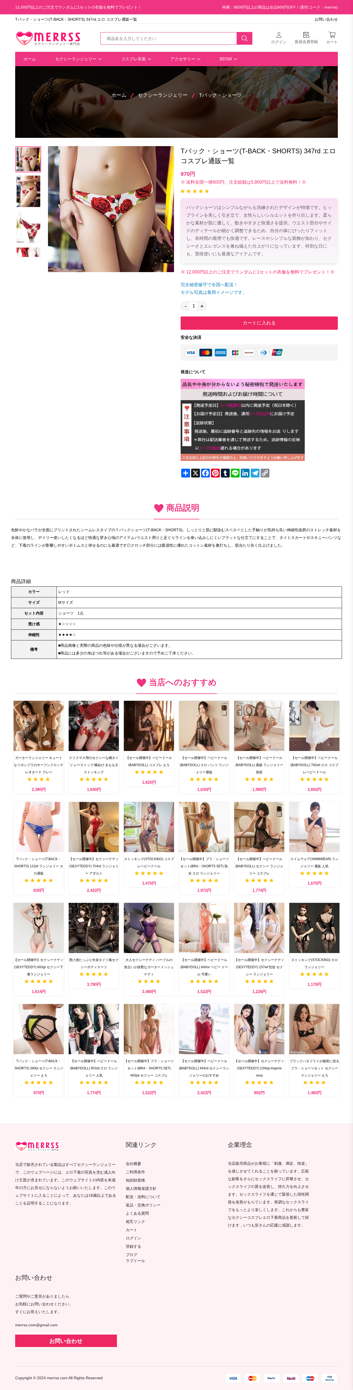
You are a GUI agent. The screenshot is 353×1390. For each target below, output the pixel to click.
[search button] (245, 38)
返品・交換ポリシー (143, 1205)
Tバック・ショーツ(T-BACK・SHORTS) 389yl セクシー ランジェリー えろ (38, 1068)
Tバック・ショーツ (220, 95)
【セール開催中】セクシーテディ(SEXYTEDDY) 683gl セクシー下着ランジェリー (38, 967)
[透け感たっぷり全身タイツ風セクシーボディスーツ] (94, 928)
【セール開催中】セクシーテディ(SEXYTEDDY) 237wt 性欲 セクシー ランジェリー (259, 967)
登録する (133, 1246)
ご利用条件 (135, 1172)
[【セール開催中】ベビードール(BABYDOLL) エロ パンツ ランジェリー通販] (204, 726)
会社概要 (133, 1164)
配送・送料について (143, 1197)
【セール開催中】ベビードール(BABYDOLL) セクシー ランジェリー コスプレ (259, 866)
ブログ (131, 1255)
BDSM (226, 59)
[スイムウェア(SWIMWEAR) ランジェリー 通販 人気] (314, 827)
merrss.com (57, 1378)
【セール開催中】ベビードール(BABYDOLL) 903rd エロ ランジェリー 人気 (94, 1068)
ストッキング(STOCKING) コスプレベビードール (149, 862)
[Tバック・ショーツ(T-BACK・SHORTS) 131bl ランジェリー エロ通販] (39, 827)
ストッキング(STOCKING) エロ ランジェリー (314, 963)
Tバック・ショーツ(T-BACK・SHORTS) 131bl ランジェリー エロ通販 (38, 866)
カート (131, 1230)
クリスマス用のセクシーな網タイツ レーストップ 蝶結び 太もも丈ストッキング (94, 765)
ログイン (133, 1238)
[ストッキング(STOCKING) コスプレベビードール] (149, 827)
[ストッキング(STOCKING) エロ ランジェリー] (314, 928)
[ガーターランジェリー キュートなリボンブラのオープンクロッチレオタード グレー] (39, 726)
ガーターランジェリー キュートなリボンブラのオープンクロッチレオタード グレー (38, 765)
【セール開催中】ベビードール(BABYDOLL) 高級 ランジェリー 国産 (259, 765)
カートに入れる (259, 323)
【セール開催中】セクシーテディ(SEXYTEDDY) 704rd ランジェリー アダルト (94, 866)
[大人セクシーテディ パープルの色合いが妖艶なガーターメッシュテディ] (149, 928)
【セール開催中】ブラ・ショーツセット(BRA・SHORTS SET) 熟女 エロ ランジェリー (204, 866)
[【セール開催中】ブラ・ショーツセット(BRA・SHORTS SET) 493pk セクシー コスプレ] (149, 1029)
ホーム (29, 59)
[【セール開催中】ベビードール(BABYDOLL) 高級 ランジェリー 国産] (259, 726)
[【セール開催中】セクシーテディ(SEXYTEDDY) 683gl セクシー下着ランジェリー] (39, 928)
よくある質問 (137, 1213)
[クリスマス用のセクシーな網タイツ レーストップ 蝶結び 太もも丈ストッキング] (94, 726)
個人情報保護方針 (141, 1189)
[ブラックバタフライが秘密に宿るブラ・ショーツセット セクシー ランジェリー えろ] (314, 1029)
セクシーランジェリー (76, 59)
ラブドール (135, 1261)
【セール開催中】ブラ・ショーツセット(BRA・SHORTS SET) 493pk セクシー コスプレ (149, 1068)
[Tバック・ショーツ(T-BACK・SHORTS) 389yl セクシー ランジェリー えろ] (39, 1029)
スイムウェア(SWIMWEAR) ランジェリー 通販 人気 (314, 862)
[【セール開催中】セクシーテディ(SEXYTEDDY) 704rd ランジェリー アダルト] (94, 827)
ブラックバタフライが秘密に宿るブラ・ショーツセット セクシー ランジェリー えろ (314, 1068)
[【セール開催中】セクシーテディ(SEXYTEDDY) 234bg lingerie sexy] (259, 1029)
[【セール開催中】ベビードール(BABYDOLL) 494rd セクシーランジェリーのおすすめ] (204, 1029)
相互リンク (135, 1222)
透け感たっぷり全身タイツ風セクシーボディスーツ (94, 963)
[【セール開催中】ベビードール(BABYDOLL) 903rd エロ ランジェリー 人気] (94, 1029)
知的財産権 (135, 1180)
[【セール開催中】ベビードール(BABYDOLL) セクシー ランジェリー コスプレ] (259, 827)
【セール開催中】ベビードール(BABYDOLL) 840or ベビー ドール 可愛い (204, 967)
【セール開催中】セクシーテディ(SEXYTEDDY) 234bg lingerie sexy (259, 1068)
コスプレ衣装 (134, 59)
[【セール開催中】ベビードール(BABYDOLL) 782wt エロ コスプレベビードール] (314, 726)
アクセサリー (183, 59)
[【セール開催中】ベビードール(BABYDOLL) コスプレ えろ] (149, 726)
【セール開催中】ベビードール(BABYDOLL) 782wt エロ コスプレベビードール (314, 765)
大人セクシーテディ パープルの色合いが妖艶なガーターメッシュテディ (149, 967)
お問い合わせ (326, 19)
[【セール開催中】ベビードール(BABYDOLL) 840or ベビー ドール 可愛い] (204, 928)
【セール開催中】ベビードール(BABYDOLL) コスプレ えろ (149, 761)
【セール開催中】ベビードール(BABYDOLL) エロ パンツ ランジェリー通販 (204, 765)
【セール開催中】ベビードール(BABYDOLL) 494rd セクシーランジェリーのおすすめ (204, 1068)
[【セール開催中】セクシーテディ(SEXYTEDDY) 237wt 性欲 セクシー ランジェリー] (259, 928)
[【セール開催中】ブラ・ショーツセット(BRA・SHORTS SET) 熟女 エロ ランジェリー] (204, 827)
